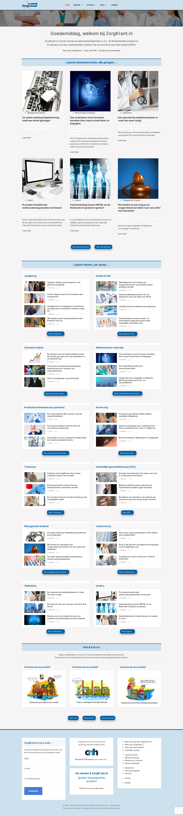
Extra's (128, 778)
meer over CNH (90, 50)
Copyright (77, 808)
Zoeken (128, 783)
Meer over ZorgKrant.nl (72, 50)
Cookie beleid (104, 808)
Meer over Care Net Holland (136, 742)
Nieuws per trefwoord (133, 760)
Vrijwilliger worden (132, 750)
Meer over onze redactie (134, 747)
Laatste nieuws (131, 755)
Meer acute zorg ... (127, 453)
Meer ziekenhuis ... (55, 631)
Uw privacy (115, 808)
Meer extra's (89, 718)
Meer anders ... (127, 631)
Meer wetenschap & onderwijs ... (127, 393)
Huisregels (86, 808)
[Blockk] (29, 5)
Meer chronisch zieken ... (56, 393)
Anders (30, 200)
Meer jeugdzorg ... (55, 333)
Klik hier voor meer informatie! (91, 788)
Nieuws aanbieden (132, 763)
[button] (78, 5)
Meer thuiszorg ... (56, 512)
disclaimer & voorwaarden (109, 50)
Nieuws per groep (132, 757)
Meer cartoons (108, 718)
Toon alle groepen (103, 247)
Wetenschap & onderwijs (85, 113)
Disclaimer (67, 808)
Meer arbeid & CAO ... (127, 334)
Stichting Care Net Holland (85, 805)
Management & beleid (36, 113)
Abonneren (33, 791)
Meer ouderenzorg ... (127, 572)
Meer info (73, 718)
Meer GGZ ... (127, 512)
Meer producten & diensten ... (56, 453)
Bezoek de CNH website (84, 759)
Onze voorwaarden (132, 771)
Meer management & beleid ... (56, 572)
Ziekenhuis (127, 113)
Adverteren (129, 768)
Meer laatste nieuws (80, 247)
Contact (128, 773)
